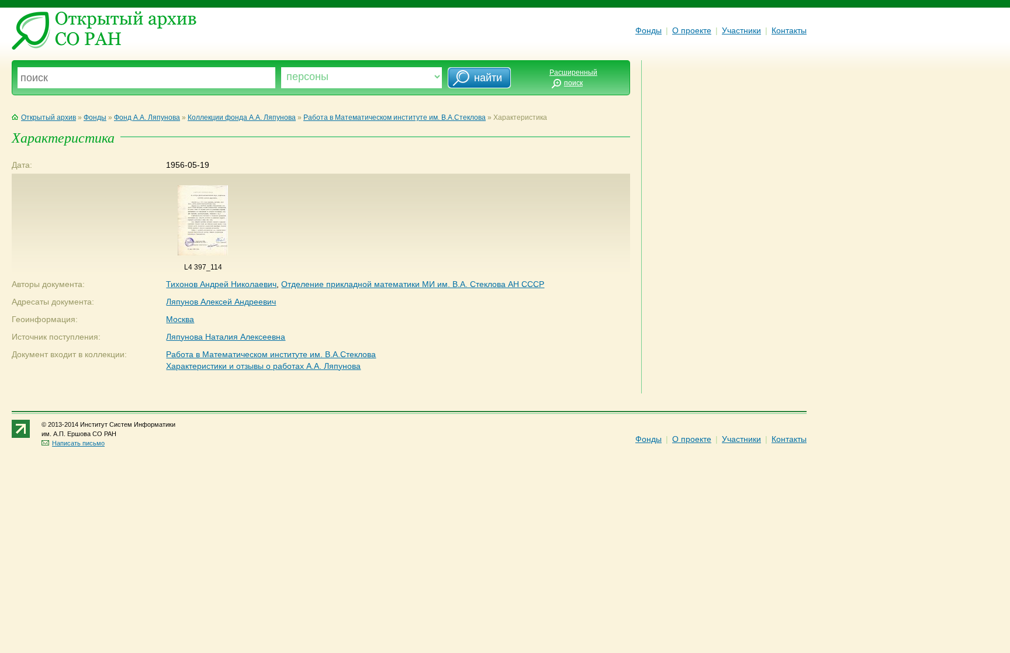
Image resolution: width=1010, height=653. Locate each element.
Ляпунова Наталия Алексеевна (225, 336)
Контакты (789, 30)
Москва (180, 319)
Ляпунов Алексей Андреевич (221, 301)
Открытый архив (48, 117)
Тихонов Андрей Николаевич (221, 284)
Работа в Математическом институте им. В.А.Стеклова (394, 117)
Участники (741, 30)
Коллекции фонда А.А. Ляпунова (242, 117)
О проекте (691, 30)
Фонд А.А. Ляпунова (147, 117)
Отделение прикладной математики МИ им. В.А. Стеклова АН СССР (412, 284)
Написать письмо (78, 443)
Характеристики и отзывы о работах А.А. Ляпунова (263, 366)
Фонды (648, 30)
